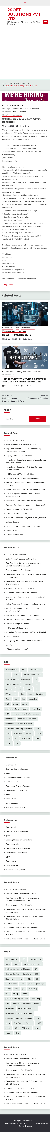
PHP (7, 714)
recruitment (9, 719)
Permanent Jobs (36, 108)
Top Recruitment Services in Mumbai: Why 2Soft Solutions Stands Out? (24, 380)
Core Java (27, 684)
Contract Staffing (12, 684)
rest (37, 729)
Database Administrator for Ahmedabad (23, 478)
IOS (37, 689)
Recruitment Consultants (12, 115)
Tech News (11, 799)
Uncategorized (12, 803)
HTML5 (29, 689)
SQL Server (26, 738)
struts (37, 738)
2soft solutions (35, 670)
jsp (23, 699)
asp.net (17, 675)
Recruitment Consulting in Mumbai (18, 729)
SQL (16, 738)
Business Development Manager (17, 679)
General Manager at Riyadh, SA (19, 509)
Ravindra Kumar (23, 126)
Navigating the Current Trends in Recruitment (25, 526)
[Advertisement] (25, 53)
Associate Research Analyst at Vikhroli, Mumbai (26, 518)
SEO (8, 794)
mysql (15, 704)
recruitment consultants (27, 719)
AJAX (7, 675)
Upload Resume (12, 522)
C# (36, 679)
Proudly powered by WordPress (16, 1123)
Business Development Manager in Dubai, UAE (25, 505)
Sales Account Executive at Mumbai (21, 444)
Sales (7, 733)
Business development (32, 675)
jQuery (8, 699)
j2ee (22, 694)
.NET (23, 670)
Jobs (17, 328)
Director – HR (11, 530)
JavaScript (40, 694)
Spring (7, 738)
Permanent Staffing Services (14, 112)
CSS (36, 684)
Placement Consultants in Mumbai (26, 714)
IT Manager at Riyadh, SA (17, 513)
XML (17, 743)
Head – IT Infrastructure (16, 335)
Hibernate (9, 689)
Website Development (15, 807)
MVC (7, 704)
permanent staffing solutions (16, 709)
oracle (24, 704)
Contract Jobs (7, 328)
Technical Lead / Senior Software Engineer (24, 501)
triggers (8, 743)
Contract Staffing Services (13, 105)
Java (30, 694)
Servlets (29, 733)
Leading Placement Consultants (15, 108)
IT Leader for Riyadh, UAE (17, 534)
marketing (33, 699)
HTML (19, 689)
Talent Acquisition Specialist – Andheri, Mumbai (25, 489)
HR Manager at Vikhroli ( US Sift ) (20, 474)
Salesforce (18, 733)
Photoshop (36, 709)
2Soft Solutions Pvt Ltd (24, 14)
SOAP (39, 733)
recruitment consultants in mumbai (18, 724)
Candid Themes (25, 1126)
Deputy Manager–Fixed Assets (19, 455)
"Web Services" (11, 670)
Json (16, 699)
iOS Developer (11, 694)
